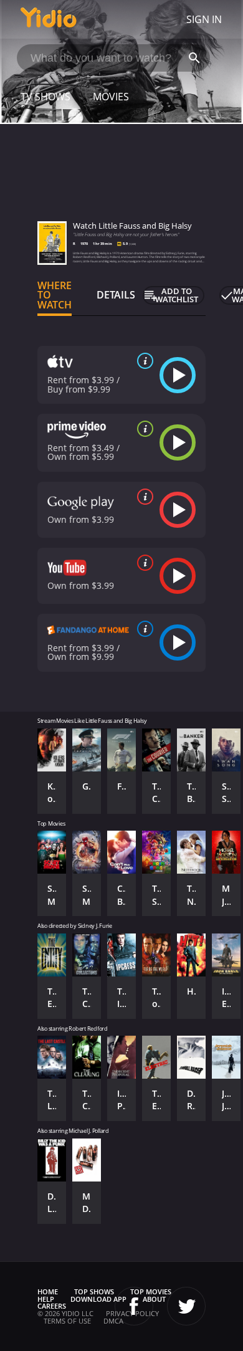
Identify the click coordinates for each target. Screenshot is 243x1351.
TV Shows (45, 96)
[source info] (142, 361)
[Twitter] (186, 1306)
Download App (98, 1299)
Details (116, 295)
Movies (111, 96)
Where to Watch (54, 295)
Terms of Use (67, 1320)
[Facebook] (134, 1306)
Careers (51, 1305)
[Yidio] (48, 19)
